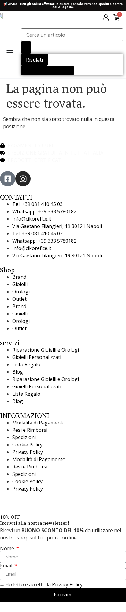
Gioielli (20, 284)
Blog (17, 371)
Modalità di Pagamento (38, 422)
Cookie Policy (27, 444)
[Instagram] (23, 178)
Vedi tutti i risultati (47, 70)
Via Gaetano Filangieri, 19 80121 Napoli (57, 226)
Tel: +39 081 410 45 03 (37, 204)
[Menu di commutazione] (9, 52)
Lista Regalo (26, 364)
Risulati (34, 59)
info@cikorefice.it (31, 218)
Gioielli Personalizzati (36, 357)
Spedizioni (24, 437)
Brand (19, 277)
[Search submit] (26, 47)
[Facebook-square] (7, 178)
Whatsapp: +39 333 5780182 (44, 211)
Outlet (19, 299)
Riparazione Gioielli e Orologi (45, 349)
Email (6, 565)
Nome (7, 548)
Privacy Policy (27, 452)
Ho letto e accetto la (44, 584)
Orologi (21, 291)
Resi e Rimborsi (29, 430)
